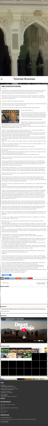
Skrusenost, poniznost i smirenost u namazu (40, 283)
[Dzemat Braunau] (24, 78)
